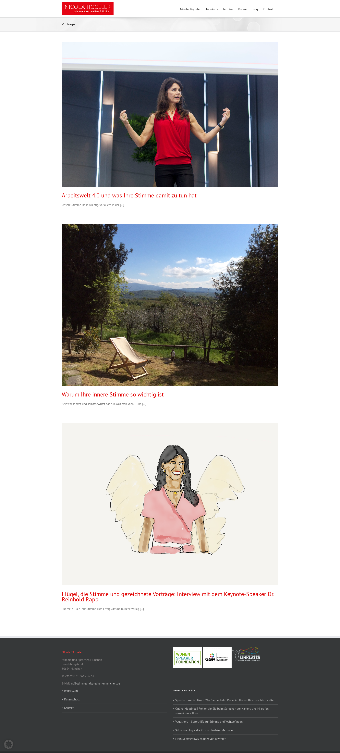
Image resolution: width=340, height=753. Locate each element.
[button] (8, 744)
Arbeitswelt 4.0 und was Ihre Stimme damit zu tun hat (129, 195)
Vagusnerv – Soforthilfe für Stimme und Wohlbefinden (209, 721)
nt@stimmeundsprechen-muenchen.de (95, 683)
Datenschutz (72, 699)
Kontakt (69, 708)
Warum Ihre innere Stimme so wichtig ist (113, 394)
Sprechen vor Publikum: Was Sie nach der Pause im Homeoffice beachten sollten (225, 700)
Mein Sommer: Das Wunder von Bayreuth (200, 739)
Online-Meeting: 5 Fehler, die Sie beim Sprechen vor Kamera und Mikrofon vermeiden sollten (222, 711)
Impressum (71, 691)
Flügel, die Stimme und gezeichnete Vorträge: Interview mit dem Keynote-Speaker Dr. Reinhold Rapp (168, 596)
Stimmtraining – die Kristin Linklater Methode (204, 730)
